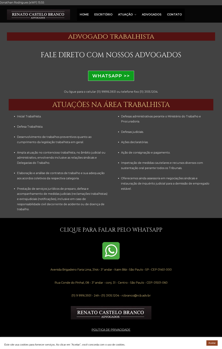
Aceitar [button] (212, 343)
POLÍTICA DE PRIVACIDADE (111, 329)
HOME (84, 14)
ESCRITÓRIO (103, 14)
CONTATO (174, 14)
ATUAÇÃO (125, 14)
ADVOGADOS (151, 14)
